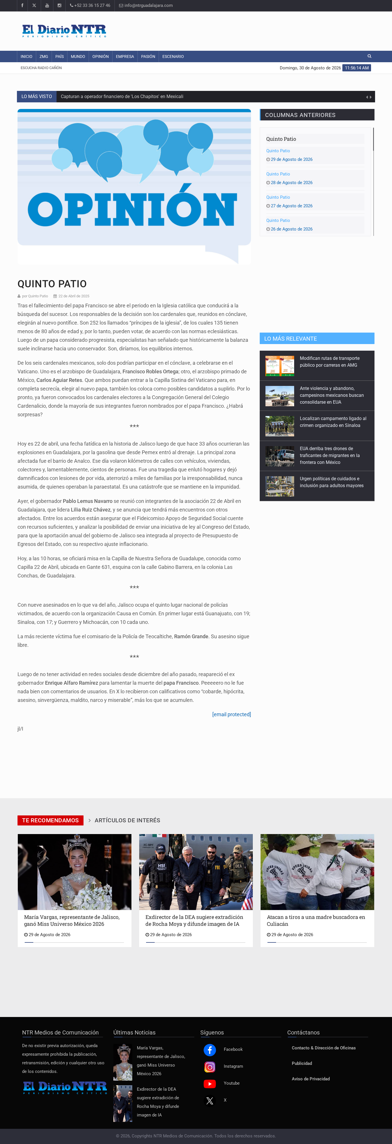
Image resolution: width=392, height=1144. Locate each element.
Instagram (233, 1066)
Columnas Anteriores (300, 115)
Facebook (233, 1049)
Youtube (232, 1083)
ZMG (44, 56)
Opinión (100, 56)
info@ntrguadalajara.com (148, 5)
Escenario (173, 56)
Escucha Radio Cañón (41, 68)
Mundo (78, 56)
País (59, 56)
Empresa (125, 56)
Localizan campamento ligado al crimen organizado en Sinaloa (125, 96)
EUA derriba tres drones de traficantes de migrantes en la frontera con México (330, 425)
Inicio (26, 56)
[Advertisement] (266, 30)
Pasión (148, 56)
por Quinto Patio (35, 296)
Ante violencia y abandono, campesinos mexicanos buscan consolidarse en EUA (332, 365)
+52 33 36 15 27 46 (91, 5)
